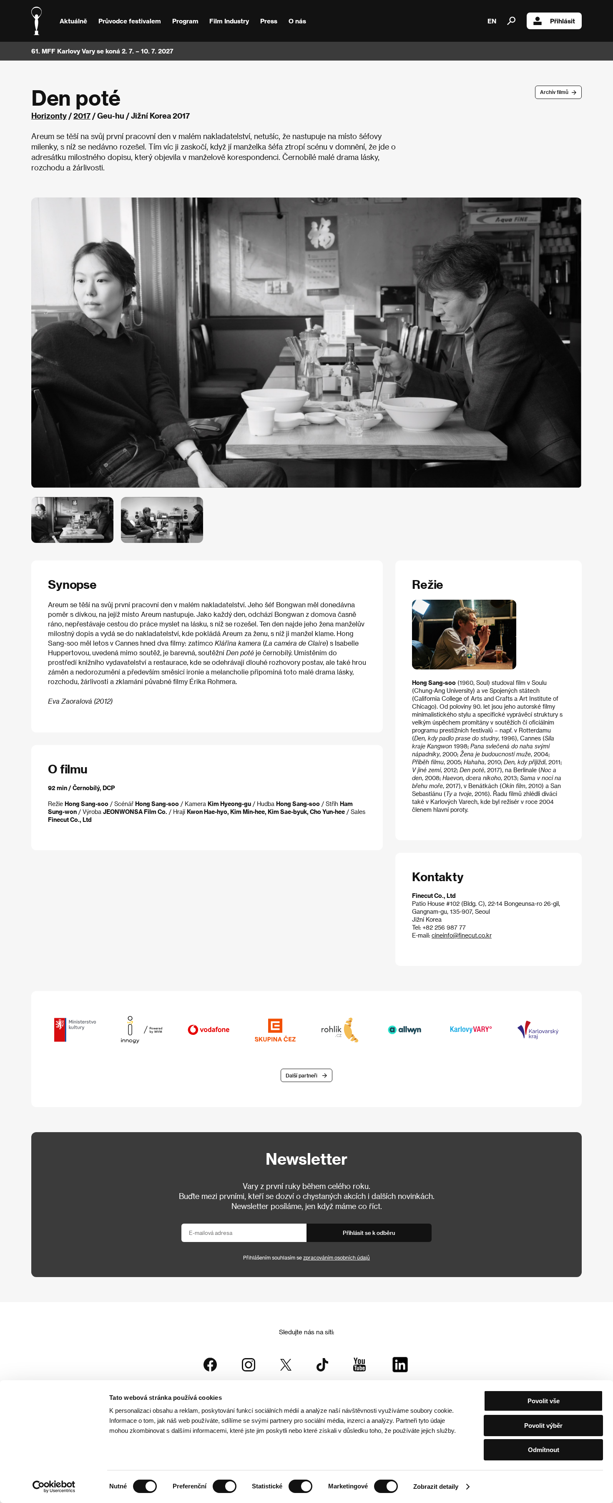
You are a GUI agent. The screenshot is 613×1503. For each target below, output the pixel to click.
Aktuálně (73, 21)
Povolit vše (544, 1400)
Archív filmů (554, 92)
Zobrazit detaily (435, 1486)
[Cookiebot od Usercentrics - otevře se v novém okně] (54, 1486)
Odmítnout (543, 1449)
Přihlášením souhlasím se (306, 1257)
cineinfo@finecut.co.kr (462, 935)
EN (491, 21)
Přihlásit (562, 21)
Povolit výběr (543, 1425)
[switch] (224, 1486)
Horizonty (49, 115)
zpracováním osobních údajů (336, 1257)
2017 (81, 115)
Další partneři (301, 1075)
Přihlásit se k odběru (369, 1232)
